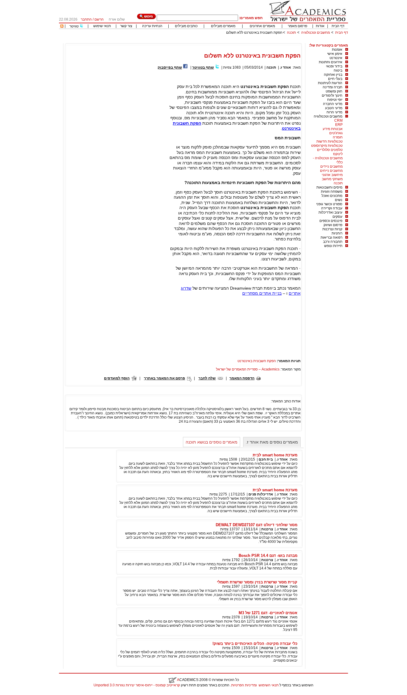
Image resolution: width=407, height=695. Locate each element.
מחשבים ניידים (331, 166)
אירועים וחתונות (330, 62)
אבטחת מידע (333, 129)
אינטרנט (336, 58)
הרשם (99, 19)
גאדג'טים (336, 133)
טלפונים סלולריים (330, 150)
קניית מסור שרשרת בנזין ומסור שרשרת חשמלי (257, 582)
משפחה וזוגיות (331, 191)
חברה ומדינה (332, 87)
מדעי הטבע (333, 108)
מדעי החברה (332, 104)
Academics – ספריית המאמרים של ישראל (247, 369)
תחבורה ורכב (332, 242)
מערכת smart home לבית (275, 455)
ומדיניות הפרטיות (244, 685)
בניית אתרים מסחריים (262, 293)
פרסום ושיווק (333, 225)
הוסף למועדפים (117, 378)
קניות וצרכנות (332, 229)
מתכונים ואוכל (331, 196)
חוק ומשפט (334, 91)
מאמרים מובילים (223, 26)
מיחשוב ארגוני (332, 175)
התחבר (86, 19)
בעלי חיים (335, 79)
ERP (339, 125)
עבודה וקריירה (331, 208)
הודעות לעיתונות (330, 83)
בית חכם (266, 459)
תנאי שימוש (102, 26)
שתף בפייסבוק (170, 67)
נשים (338, 200)
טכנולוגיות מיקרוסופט (327, 145)
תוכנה (291, 32)
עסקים (337, 216)
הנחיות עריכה (152, 26)
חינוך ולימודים (332, 95)
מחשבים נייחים (331, 171)
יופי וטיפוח (334, 100)
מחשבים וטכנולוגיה (315, 32)
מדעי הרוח (334, 112)
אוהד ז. (285, 67)
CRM (338, 120)
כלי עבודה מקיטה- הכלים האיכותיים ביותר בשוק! (254, 643)
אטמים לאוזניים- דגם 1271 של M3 (268, 613)
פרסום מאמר (297, 26)
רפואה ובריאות (331, 237)
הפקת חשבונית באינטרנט (256, 361)
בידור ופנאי (334, 66)
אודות (320, 26)
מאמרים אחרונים (262, 26)
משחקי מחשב (332, 179)
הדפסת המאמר (241, 378)
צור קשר (126, 26)
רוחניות (337, 233)
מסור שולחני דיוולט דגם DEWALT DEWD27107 (256, 525)
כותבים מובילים (186, 26)
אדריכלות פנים (260, 494)
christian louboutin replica (23, 693)
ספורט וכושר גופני (329, 204)
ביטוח (338, 70)
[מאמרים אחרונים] (61, 26)
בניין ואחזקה (333, 74)
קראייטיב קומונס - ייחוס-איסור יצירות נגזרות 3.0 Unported (137, 685)
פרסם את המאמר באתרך (164, 378)
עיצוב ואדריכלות (330, 212)
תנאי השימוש (269, 685)
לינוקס (338, 154)
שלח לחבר (207, 378)
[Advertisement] (239, 41)
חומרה (338, 137)
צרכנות (267, 529)
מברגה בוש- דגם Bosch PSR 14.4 (268, 555)
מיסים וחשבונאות (329, 187)
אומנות (337, 49)
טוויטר (74, 26)
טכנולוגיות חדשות (329, 141)
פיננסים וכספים (330, 221)
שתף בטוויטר (203, 67)
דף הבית (338, 26)
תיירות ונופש (333, 246)
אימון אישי (334, 54)
